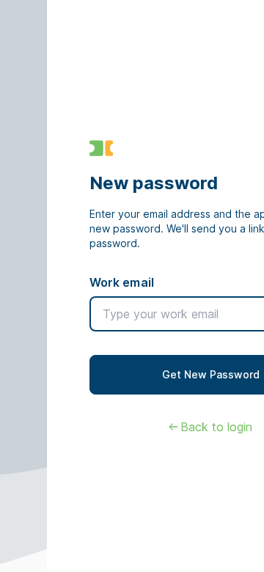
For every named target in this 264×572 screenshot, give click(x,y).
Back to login (216, 426)
